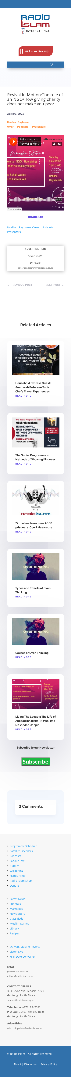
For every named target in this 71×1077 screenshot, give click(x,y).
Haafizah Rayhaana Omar (23, 227)
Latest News (17, 899)
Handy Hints (17, 875)
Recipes (15, 933)
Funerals (15, 904)
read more (23, 396)
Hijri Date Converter (22, 956)
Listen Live (16, 951)
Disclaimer (31, 1064)
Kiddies (14, 866)
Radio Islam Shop (21, 880)
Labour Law (17, 861)
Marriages (16, 909)
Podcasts (22, 126)
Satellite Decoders (21, 851)
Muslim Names (19, 923)
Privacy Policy (49, 1064)
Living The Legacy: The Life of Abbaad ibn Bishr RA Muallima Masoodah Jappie (35, 721)
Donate (14, 885)
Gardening (16, 871)
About (17, 1064)
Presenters (39, 126)
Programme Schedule (23, 846)
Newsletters (17, 913)
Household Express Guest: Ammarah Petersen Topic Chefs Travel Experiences (33, 387)
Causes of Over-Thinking (31, 653)
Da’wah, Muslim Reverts (25, 946)
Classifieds (16, 918)
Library (14, 928)
